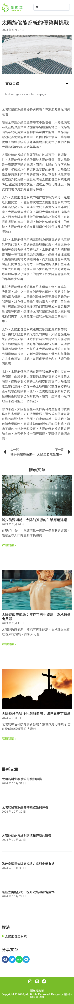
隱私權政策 (37, 990)
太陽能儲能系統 (16, 936)
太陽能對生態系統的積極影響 (22, 779)
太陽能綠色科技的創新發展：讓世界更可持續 (36, 713)
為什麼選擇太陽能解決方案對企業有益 (28, 863)
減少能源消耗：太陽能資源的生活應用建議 (34, 519)
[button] (67, 83)
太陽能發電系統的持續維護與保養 (25, 807)
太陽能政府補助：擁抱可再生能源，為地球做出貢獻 (36, 616)
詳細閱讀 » (9, 545)
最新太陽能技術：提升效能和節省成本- (28, 892)
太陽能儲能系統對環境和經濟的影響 (26, 835)
